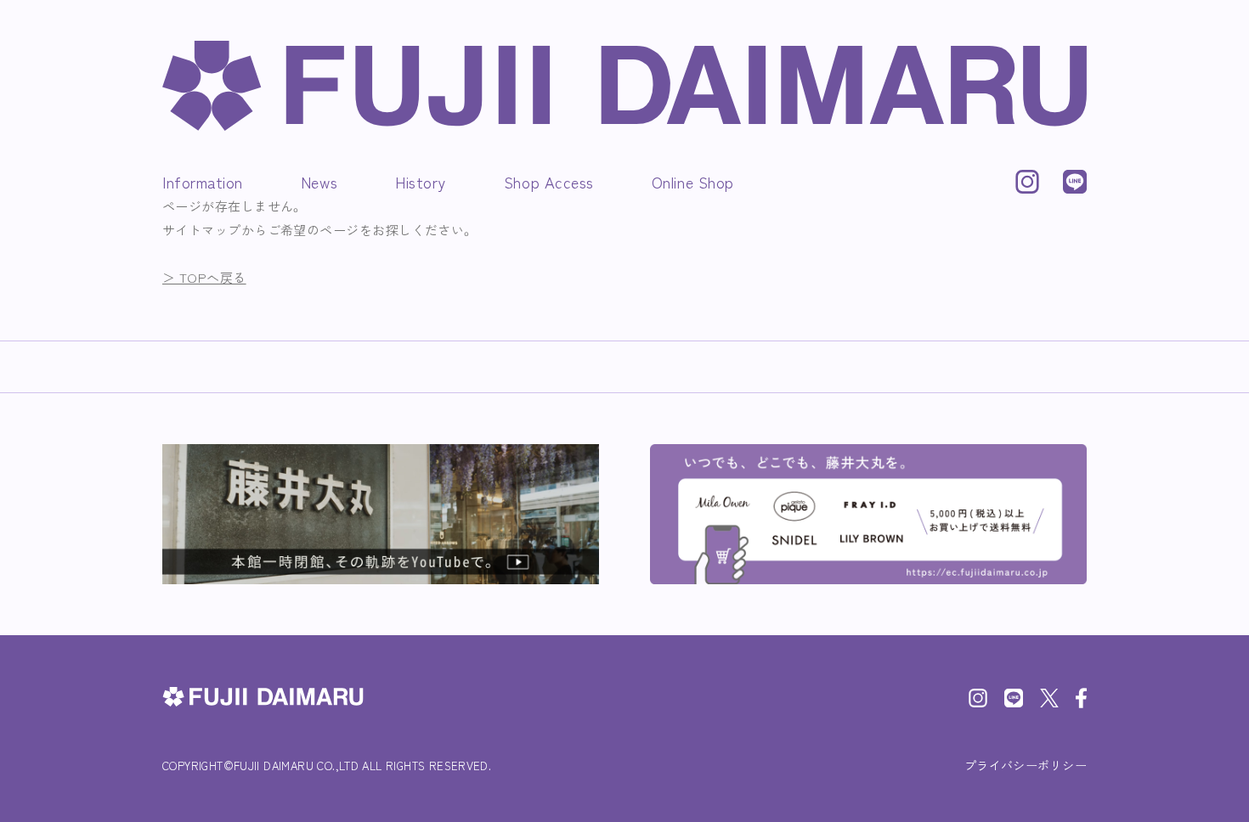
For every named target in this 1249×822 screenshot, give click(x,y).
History (420, 182)
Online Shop (693, 182)
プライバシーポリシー (1025, 765)
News (319, 182)
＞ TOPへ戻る (204, 277)
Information (202, 182)
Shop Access (549, 182)
